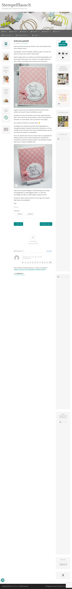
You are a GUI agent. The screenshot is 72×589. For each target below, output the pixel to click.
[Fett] (23, 262)
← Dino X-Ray (18, 224)
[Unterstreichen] (28, 262)
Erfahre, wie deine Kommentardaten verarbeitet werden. (30, 269)
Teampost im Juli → (46, 224)
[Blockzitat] (37, 262)
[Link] (42, 262)
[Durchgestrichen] (30, 262)
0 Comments (25, 43)
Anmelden (49, 251)
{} (44, 262)
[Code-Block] (40, 262)
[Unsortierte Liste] (35, 262)
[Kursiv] (25, 262)
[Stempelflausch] (36, 15)
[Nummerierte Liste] (32, 262)
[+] (47, 262)
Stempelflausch (16, 5)
